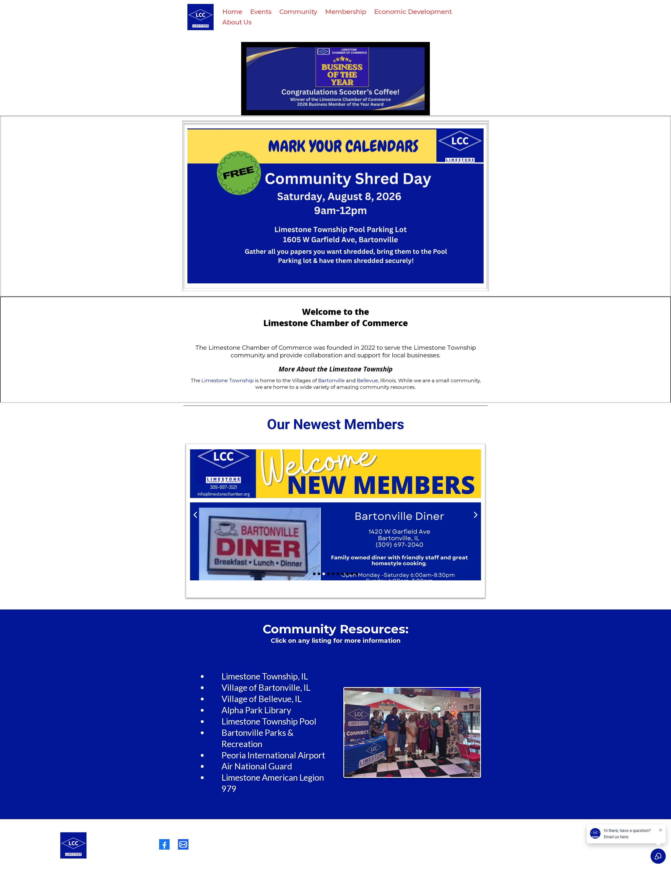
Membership (345, 11)
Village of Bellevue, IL (261, 698)
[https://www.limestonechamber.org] (200, 17)
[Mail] (183, 844)
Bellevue (367, 380)
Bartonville (331, 380)
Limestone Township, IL (264, 676)
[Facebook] (164, 844)
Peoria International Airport (273, 755)
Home (232, 11)
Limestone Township (228, 380)
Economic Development (413, 11)
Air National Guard (256, 766)
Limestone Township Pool (268, 721)
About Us (237, 22)
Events (261, 11)
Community (298, 11)
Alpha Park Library (256, 710)
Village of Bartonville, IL (265, 687)
